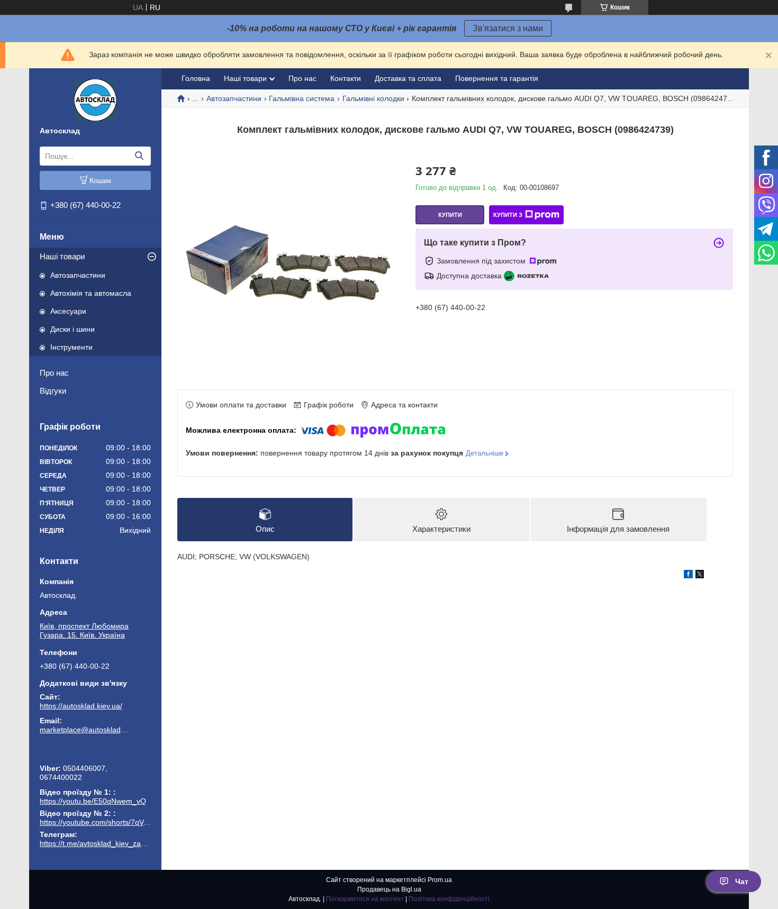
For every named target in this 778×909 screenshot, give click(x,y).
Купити (450, 215)
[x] (699, 575)
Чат (741, 881)
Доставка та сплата (408, 78)
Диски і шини (72, 329)
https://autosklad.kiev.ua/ (81, 706)
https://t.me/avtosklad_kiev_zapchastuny (95, 753)
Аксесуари (68, 311)
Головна (196, 78)
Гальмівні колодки (373, 98)
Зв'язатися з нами (508, 28)
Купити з (507, 215)
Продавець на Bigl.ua (389, 889)
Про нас (54, 372)
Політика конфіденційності (449, 899)
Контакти (345, 78)
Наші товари (62, 256)
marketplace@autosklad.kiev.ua (85, 729)
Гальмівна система (301, 98)
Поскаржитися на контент (365, 899)
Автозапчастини (77, 275)
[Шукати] (139, 156)
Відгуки (53, 390)
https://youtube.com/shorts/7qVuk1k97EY (108, 822)
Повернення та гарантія (496, 78)
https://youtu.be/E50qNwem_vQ (93, 801)
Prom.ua (440, 880)
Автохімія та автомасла (90, 293)
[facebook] (688, 575)
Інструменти (71, 347)
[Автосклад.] (95, 99)
